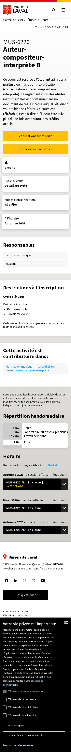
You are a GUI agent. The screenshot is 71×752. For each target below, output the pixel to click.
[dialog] (35, 685)
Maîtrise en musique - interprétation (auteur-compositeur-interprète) (30, 368)
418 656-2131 (23, 568)
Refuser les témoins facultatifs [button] (25, 735)
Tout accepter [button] (16, 725)
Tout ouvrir (59, 475)
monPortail (50, 465)
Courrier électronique (15, 611)
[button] (18, 745)
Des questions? (26, 595)
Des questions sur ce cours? (35, 136)
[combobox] (66, 622)
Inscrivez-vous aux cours (35, 149)
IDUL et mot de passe (15, 615)
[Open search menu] (53, 10)
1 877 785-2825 (54, 568)
